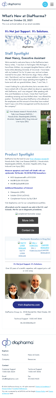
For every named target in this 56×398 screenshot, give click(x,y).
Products (5, 355)
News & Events (33, 355)
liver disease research (39, 158)
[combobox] (45, 4)
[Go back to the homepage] (11, 4)
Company (5, 359)
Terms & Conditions (43, 386)
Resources (32, 359)
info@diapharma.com (10, 378)
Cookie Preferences (20, 388)
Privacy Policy (7, 388)
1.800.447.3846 (34, 371)
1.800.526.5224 (8, 371)
